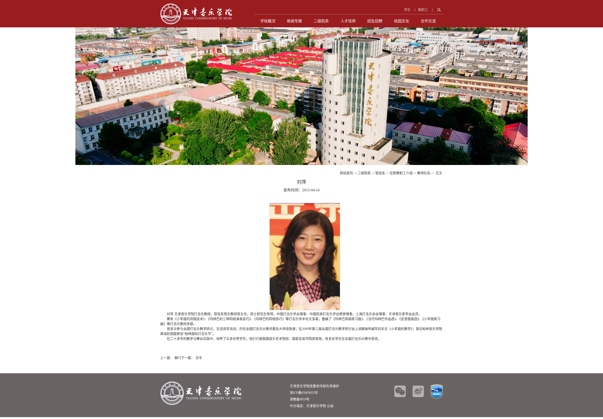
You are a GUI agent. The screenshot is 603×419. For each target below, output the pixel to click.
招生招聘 (374, 21)
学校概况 (267, 21)
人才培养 (348, 21)
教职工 (423, 10)
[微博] (418, 391)
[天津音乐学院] (196, 6)
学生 (407, 10)
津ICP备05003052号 (304, 392)
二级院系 (321, 21)
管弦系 (380, 173)
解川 (178, 358)
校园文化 (401, 21)
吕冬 (199, 358)
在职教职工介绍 (401, 173)
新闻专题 (294, 21)
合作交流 (428, 21)
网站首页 (346, 173)
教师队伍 (423, 173)
